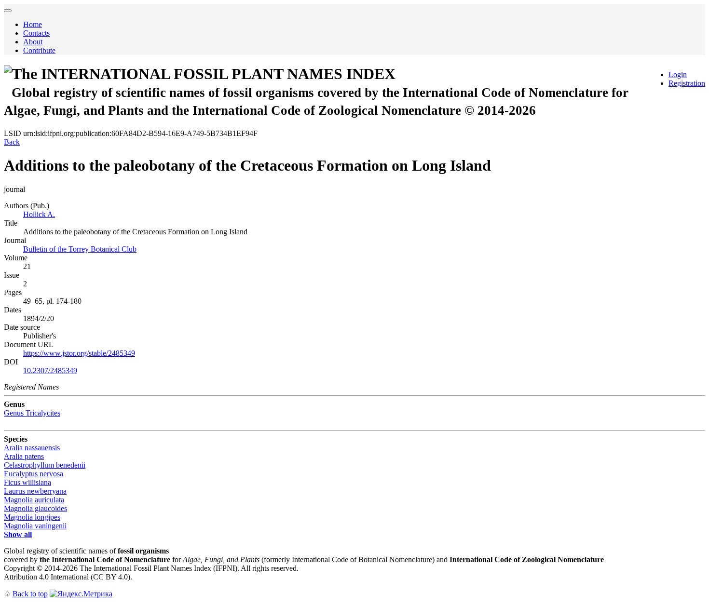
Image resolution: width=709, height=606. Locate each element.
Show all (18, 534)
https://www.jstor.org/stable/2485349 (79, 353)
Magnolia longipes (32, 517)
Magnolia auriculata (34, 500)
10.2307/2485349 (50, 370)
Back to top (30, 594)
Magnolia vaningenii (35, 526)
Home (32, 24)
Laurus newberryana (35, 491)
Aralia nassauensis (32, 448)
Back (12, 142)
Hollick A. (39, 214)
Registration (686, 83)
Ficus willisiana (27, 482)
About (32, 42)
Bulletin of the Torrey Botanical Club (79, 249)
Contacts (36, 33)
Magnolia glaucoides (35, 508)
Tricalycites (32, 413)
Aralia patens (24, 456)
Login (677, 74)
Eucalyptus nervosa (33, 474)
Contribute (39, 50)
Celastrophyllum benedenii (44, 465)
